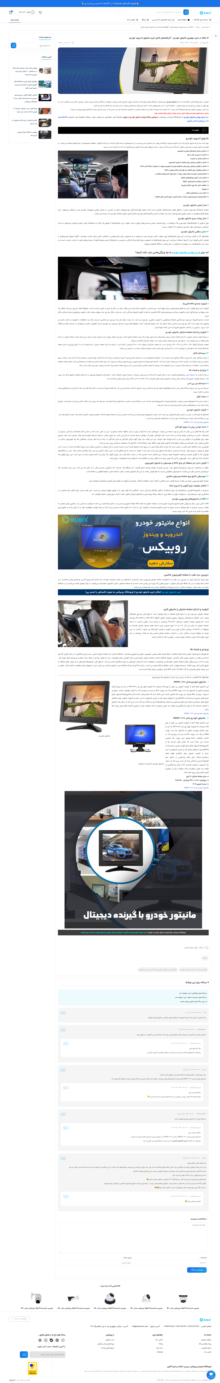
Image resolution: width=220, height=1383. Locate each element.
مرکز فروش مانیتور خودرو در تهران (160, 932)
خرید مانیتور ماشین (179, 1141)
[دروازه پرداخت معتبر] (32, 1374)
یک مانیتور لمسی (191, 375)
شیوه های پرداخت (107, 1348)
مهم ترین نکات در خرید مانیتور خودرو (193, 969)
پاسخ (63, 1013)
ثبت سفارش (110, 1340)
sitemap (160, 1352)
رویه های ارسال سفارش (105, 1344)
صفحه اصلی (205, 27)
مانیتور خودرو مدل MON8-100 (196, 713)
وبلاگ (197, 27)
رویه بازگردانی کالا (205, 1344)
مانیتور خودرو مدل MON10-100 (196, 422)
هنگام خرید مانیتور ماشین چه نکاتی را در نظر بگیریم (157, 969)
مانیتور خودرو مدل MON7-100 (196, 787)
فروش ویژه (15, 20)
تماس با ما (207, 1352)
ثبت (24, 1354)
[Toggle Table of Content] (203, 130)
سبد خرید (159, 1348)
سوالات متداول (206, 1340)
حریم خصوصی (206, 1348)
